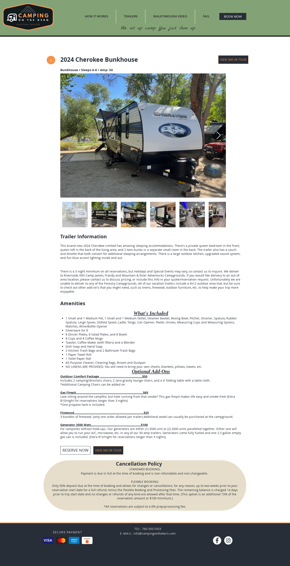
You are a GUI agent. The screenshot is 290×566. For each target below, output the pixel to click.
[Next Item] (218, 135)
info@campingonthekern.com (155, 533)
